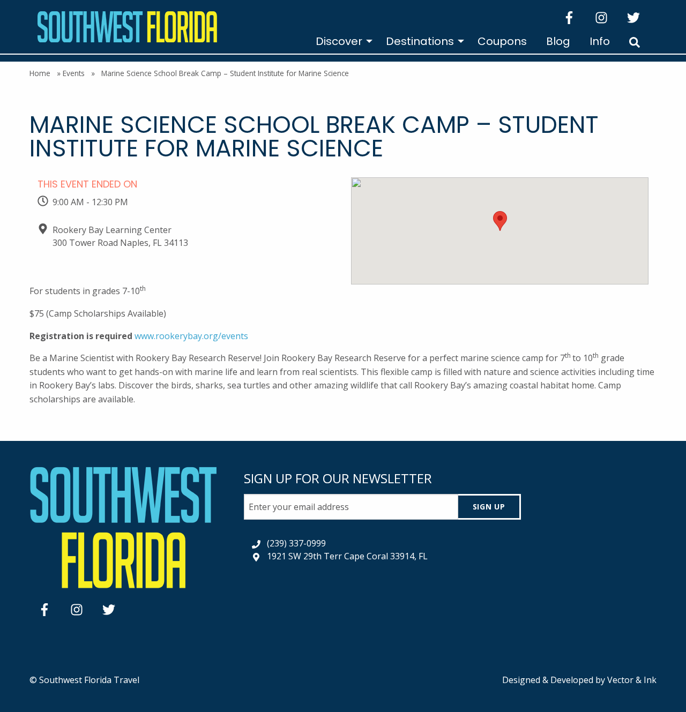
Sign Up (489, 506)
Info (600, 41)
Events (74, 73)
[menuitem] (341, 41)
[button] (500, 221)
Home (39, 73)
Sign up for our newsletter (338, 478)
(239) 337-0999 (296, 543)
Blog (558, 41)
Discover (339, 41)
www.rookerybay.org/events (191, 336)
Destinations (420, 41)
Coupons (502, 41)
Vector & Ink (632, 680)
